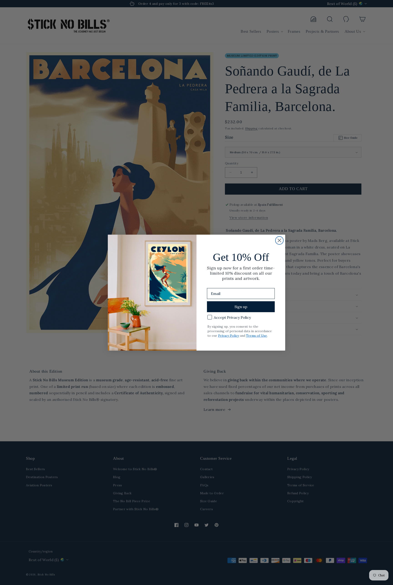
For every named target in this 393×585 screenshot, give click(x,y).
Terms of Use (256, 336)
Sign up (240, 306)
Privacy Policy (228, 336)
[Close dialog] (279, 240)
